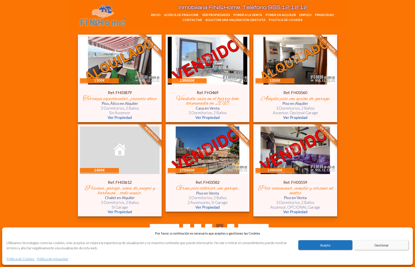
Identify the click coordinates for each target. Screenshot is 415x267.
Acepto (325, 245)
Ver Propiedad (120, 117)
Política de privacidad (52, 259)
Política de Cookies (20, 259)
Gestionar (381, 245)
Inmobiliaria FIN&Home (124, 10)
